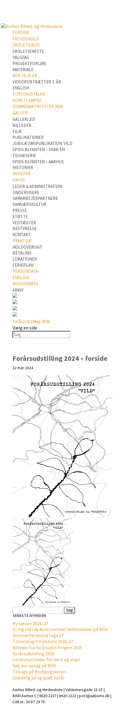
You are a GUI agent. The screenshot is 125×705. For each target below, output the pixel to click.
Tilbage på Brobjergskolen (39, 671)
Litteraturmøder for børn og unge (46, 659)
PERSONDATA (25, 271)
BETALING (21, 253)
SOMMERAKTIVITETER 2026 (37, 106)
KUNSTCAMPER (27, 100)
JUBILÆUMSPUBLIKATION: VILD (42, 143)
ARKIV (18, 290)
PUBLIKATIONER (28, 137)
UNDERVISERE (25, 192)
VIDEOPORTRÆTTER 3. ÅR (36, 82)
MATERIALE (22, 69)
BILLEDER (21, 125)
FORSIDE (20, 32)
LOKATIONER (24, 259)
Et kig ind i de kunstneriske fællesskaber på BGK (60, 629)
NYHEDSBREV (25, 283)
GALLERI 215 (23, 119)
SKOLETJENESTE (28, 51)
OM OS (18, 180)
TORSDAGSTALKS (28, 94)
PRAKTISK (21, 240)
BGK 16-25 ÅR (24, 75)
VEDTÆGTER (24, 222)
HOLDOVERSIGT (27, 247)
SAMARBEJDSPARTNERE (35, 198)
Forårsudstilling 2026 (31, 321)
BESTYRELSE (24, 228)
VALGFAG (20, 57)
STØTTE (20, 216)
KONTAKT (21, 234)
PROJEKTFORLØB (29, 63)
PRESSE (19, 210)
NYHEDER (21, 173)
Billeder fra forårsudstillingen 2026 (47, 647)
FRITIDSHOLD (25, 39)
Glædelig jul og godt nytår (38, 678)
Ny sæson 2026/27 (30, 623)
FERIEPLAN (22, 265)
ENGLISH (20, 88)
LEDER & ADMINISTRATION (37, 186)
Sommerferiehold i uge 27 (38, 635)
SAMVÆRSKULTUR (29, 204)
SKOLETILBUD (26, 45)
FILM (17, 131)
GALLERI (20, 113)
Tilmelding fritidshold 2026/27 (42, 641)
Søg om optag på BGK (34, 665)
